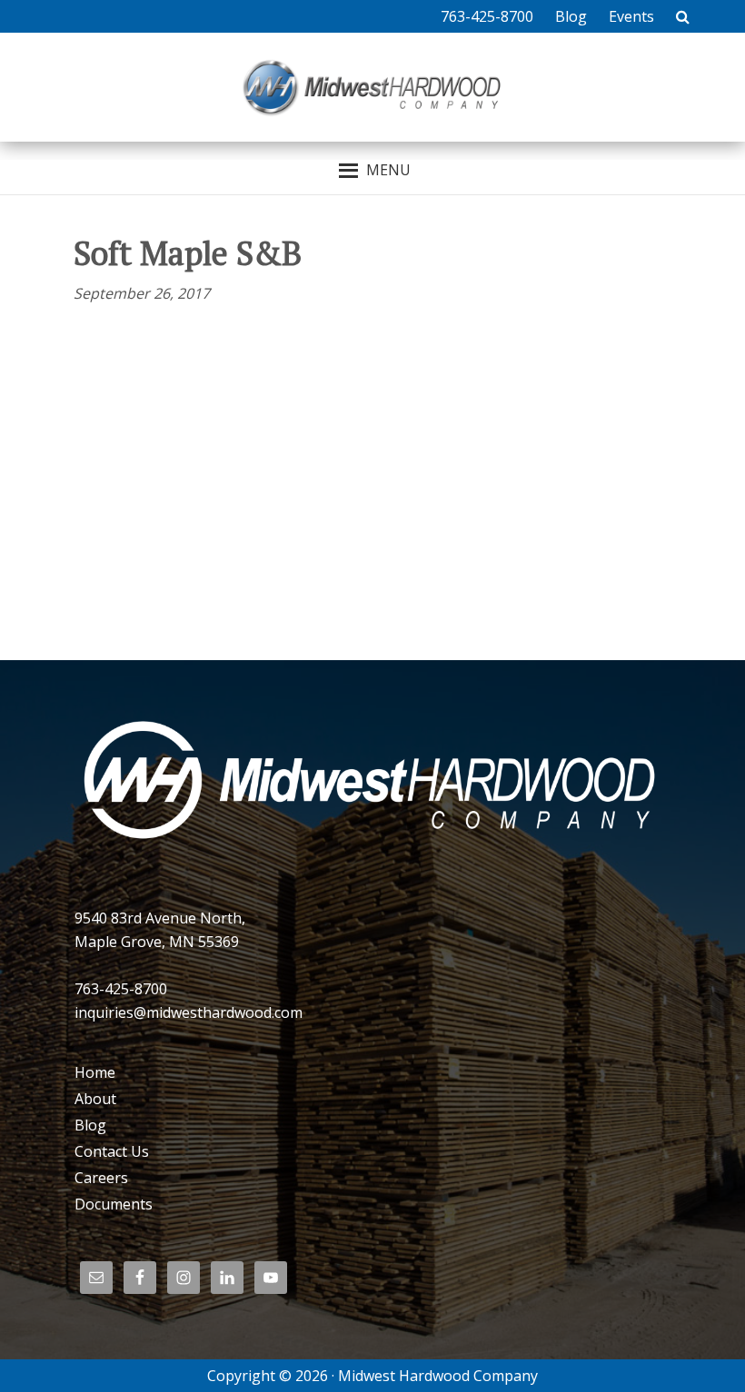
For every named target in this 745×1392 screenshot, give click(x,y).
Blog (571, 16)
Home (94, 1072)
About (95, 1099)
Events (631, 16)
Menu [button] (388, 170)
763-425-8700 (487, 16)
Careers (101, 1178)
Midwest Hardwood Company (372, 87)
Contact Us (111, 1151)
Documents (113, 1204)
